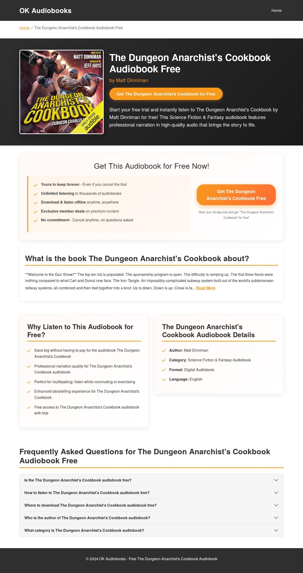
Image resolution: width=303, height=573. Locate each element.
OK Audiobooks (45, 10)
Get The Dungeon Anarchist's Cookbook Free (236, 194)
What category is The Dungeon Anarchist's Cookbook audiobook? (84, 530)
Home (277, 10)
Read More (205, 288)
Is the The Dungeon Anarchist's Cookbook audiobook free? (78, 480)
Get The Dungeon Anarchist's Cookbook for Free (166, 94)
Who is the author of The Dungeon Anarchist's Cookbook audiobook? (87, 517)
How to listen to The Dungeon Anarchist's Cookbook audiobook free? (87, 492)
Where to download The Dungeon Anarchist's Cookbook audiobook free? (90, 505)
